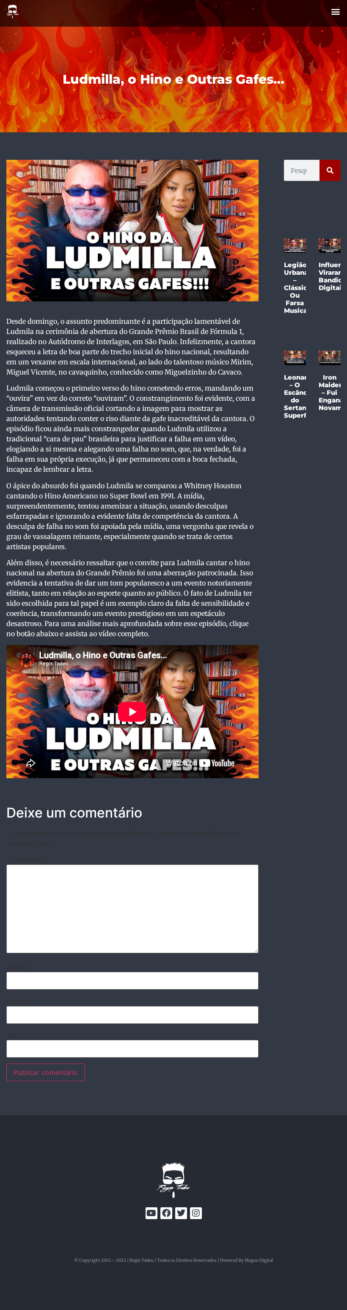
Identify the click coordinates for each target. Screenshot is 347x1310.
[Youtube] (151, 1213)
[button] (336, 11)
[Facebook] (166, 1213)
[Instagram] (196, 1213)
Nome (18, 967)
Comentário (28, 859)
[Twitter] (181, 1213)
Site (12, 1035)
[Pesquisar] (330, 170)
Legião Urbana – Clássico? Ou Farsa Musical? (299, 288)
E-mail (19, 1001)
